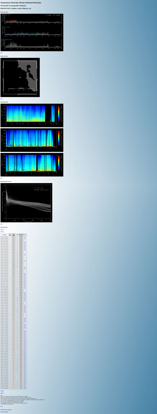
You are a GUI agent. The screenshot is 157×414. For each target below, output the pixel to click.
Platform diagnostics (4, 411)
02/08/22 (2, 390)
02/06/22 (2, 231)
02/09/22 (2, 393)
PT (24, 236)
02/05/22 (2, 229)
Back (1, 52)
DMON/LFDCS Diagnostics (6, 409)
